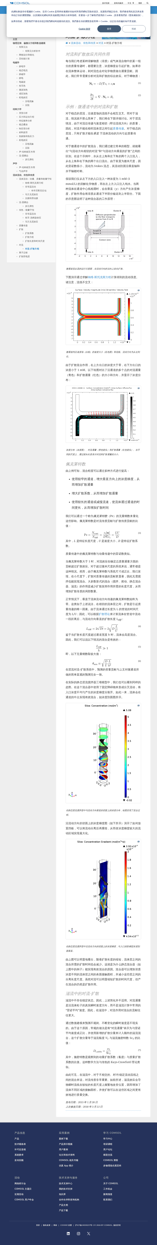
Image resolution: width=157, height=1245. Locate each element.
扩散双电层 (24, 256)
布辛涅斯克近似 (38, 190)
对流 (21, 244)
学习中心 (107, 1138)
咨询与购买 (118, 3)
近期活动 (19, 1194)
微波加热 (23, 89)
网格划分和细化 (26, 54)
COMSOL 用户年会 (24, 1199)
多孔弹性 (29, 159)
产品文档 (63, 1204)
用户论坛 (107, 1149)
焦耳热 (22, 85)
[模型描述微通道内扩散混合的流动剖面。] (103, 316)
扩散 (21, 229)
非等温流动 (30, 186)
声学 (15, 163)
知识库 (62, 1194)
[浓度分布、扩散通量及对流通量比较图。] (103, 414)
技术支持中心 (66, 1183)
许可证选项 (20, 1149)
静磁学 (22, 74)
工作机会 (107, 1188)
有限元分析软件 (32, 51)
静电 (21, 78)
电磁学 (16, 62)
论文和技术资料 (67, 1154)
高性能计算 (24, 58)
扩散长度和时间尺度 (35, 241)
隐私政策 (46, 1225)
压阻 (27, 105)
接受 (109, 28)
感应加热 (23, 93)
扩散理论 (104, 614)
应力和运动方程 (26, 116)
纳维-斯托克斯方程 (34, 182)
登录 (140, 3)
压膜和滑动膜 (31, 198)
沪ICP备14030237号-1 (84, 1225)
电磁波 (22, 81)
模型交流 (107, 1154)
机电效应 (23, 97)
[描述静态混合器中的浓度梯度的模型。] (103, 753)
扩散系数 (29, 233)
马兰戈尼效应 (31, 194)
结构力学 (17, 109)
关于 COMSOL (110, 1183)
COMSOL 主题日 (23, 1188)
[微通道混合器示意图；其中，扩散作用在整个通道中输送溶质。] (103, 232)
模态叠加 (23, 124)
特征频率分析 (25, 120)
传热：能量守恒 (26, 210)
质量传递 (23, 225)
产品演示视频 (66, 1143)
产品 (17, 1138)
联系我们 (107, 1199)
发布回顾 (19, 1160)
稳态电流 (23, 70)
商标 (55, 1225)
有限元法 (23, 47)
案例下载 (63, 1138)
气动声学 (23, 171)
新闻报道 (107, 1194)
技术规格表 (20, 1143)
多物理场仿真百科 (112, 1165)
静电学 (22, 66)
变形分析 (23, 113)
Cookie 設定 (84, 28)
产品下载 (63, 1210)
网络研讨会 (20, 1183)
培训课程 (107, 1143)
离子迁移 (23, 252)
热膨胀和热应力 (26, 136)
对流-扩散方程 (32, 248)
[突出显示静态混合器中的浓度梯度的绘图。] (103, 889)
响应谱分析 (24, 128)
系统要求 (19, 1154)
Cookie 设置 (66, 1225)
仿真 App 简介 (66, 1165)
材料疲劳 (23, 132)
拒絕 (134, 28)
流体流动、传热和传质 (24, 174)
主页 (15, 39)
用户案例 (63, 1149)
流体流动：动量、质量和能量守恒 (35, 178)
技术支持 (105, 3)
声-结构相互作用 (27, 151)
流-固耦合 (24, 155)
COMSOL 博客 (110, 1160)
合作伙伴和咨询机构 (69, 1199)
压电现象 (29, 101)
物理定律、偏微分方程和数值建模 (29, 42)
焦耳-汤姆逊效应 (33, 217)
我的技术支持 (66, 1188)
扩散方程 (29, 237)
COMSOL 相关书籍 (68, 1160)
